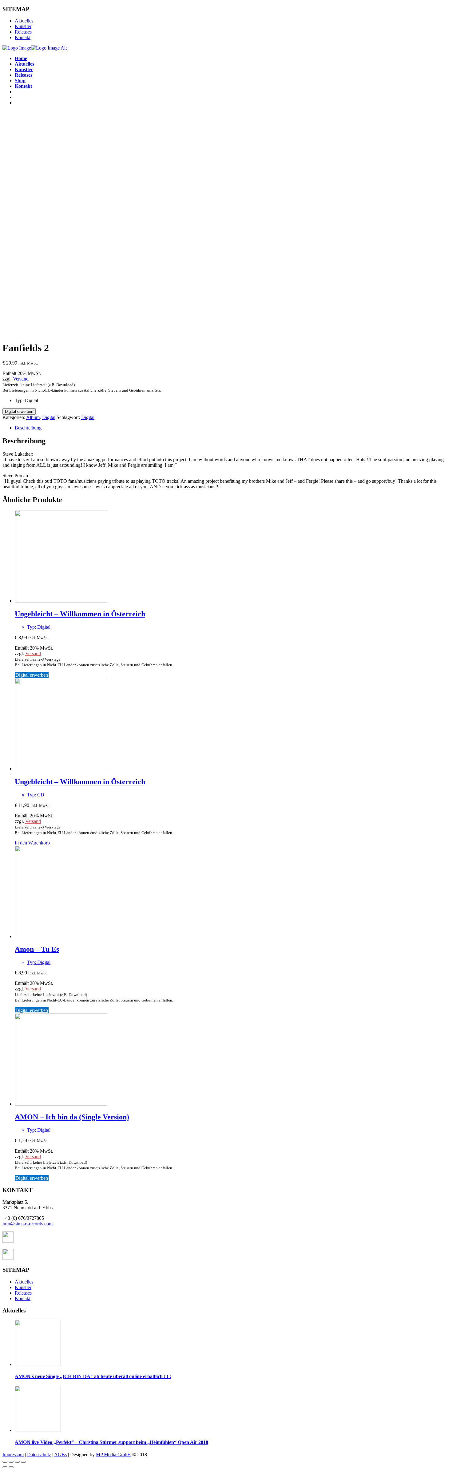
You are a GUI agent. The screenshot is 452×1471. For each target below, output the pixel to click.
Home (21, 58)
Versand (21, 378)
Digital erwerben (19, 411)
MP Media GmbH (113, 1454)
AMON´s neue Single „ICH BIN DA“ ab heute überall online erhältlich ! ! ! (93, 1376)
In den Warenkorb (32, 842)
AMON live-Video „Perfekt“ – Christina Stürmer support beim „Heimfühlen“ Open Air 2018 (111, 1442)
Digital (48, 417)
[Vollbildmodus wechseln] (17, 1462)
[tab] (232, 428)
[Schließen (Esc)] (4, 1462)
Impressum (13, 1454)
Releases (23, 31)
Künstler (23, 26)
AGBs (60, 1454)
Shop (20, 80)
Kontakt (22, 37)
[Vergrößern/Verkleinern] (23, 1462)
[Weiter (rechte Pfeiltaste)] (11, 1467)
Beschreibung (28, 427)
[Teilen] (11, 1462)
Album (33, 417)
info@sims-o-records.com (27, 1223)
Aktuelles (24, 20)
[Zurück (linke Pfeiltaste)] (4, 1467)
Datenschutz (39, 1454)
